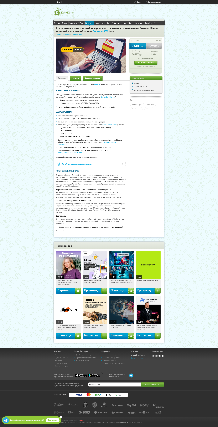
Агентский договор (109, 355)
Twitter (159, 356)
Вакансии (58, 360)
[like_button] (157, 41)
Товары (97, 23)
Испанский (150, 104)
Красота (65, 23)
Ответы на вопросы (62, 366)
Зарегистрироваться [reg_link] (154, 2)
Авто (82, 23)
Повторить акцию (146, 63)
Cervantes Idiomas (108, 97)
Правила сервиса (61, 363)
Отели (125, 23)
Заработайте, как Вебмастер (86, 358)
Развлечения (74, 23)
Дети (131, 23)
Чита (58, 2)
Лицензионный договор (111, 358)
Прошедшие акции (82, 360)
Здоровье (117, 23)
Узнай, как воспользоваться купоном (77, 164)
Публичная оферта (109, 360)
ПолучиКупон (150, 23)
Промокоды (139, 23)
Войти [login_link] (139, 2)
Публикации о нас (61, 358)
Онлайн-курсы (136, 109)
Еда (59, 23)
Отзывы (75, 78)
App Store (81, 375)
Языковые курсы (137, 104)
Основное (62, 78)
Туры (104, 23)
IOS (89, 84)
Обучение (89, 23)
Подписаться (52, 420)
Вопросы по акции (92, 78)
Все (55, 23)
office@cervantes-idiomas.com (70, 152)
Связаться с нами (137, 358)
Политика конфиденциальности (114, 363)
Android (97, 84)
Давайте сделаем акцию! (84, 355)
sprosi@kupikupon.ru (138, 355)
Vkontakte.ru (156, 356)
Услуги (110, 23)
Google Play (94, 375)
